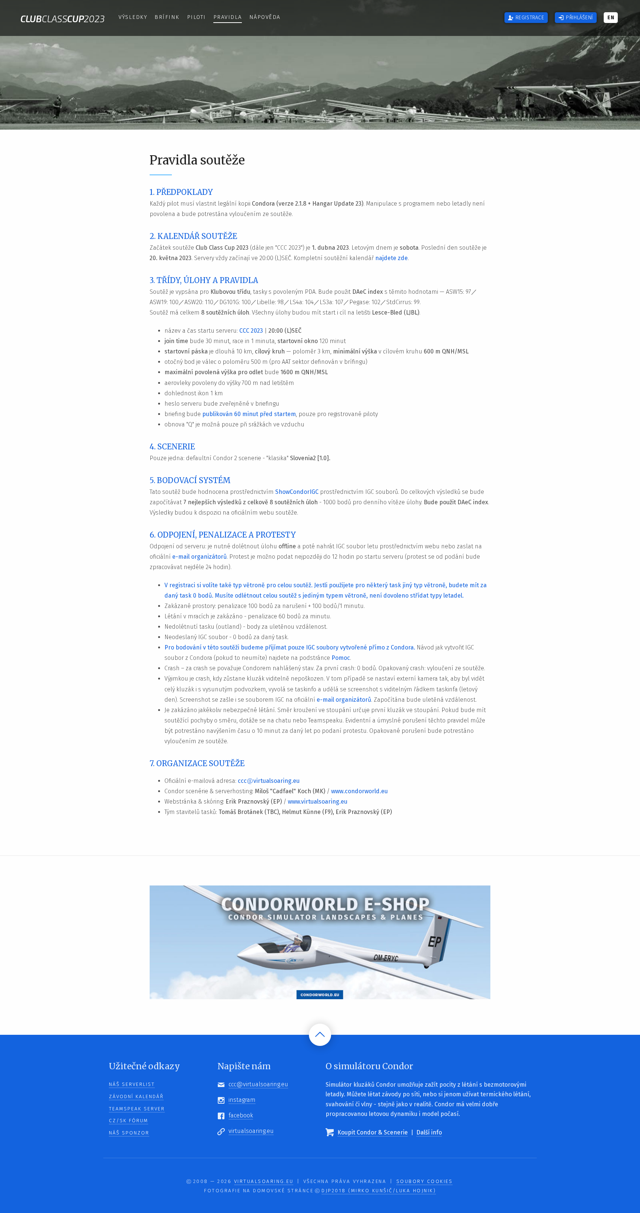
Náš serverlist (132, 1084)
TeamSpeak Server (137, 1109)
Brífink (167, 17)
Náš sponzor (129, 1133)
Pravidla (227, 17)
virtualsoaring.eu (251, 1130)
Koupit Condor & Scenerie (372, 1132)
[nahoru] (320, 1035)
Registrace (530, 17)
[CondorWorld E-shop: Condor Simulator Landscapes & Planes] (320, 941)
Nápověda (264, 17)
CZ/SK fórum (128, 1120)
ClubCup (62, 18)
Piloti (196, 17)
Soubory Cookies (424, 1181)
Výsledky (133, 17)
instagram (242, 1099)
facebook (241, 1115)
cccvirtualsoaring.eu (258, 1084)
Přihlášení (579, 17)
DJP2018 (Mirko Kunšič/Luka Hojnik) (378, 1191)
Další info (429, 1132)
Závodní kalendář (136, 1096)
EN (610, 17)
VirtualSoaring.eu (264, 1181)
